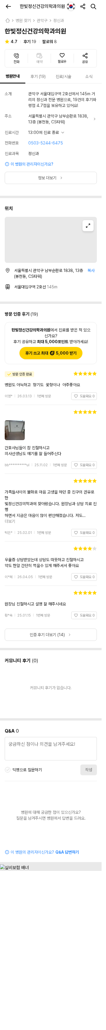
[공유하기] (82, 6)
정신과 (58, 20)
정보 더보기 (47, 178)
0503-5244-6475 (45, 143)
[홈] (7, 20)
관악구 (42, 20)
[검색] (93, 6)
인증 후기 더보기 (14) (47, 617)
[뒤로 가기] (8, 6)
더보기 (91, 503)
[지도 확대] (88, 225)
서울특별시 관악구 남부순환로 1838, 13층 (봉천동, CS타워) (58, 119)
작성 (88, 752)
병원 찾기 (23, 20)
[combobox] (71, 6)
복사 (91, 270)
